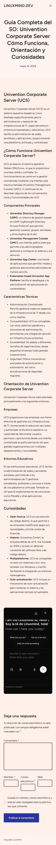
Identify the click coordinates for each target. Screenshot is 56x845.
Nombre (9, 777)
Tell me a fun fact (38, 637)
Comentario (11, 740)
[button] (11, 669)
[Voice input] (34, 669)
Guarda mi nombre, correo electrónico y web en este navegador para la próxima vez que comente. (29, 802)
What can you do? (18, 637)
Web (40, 777)
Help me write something (28, 643)
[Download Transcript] (45, 612)
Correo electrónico (28, 779)
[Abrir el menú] (50, 6)
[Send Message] (43, 669)
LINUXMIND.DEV (18, 5)
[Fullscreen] (36, 613)
